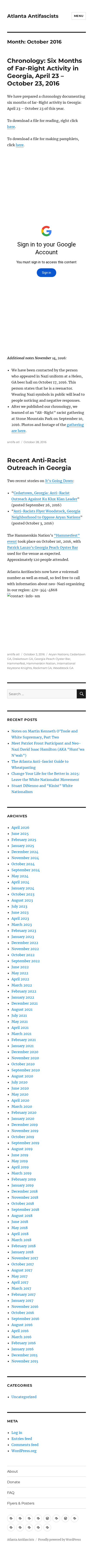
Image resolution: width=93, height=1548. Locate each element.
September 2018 (25, 1209)
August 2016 (22, 1325)
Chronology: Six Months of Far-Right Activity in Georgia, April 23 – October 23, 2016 (44, 72)
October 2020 (23, 1064)
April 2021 (20, 1027)
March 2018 (21, 1240)
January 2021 (22, 1046)
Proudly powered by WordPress (59, 1540)
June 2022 (20, 967)
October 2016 (22, 1312)
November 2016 (24, 1306)
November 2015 (24, 1361)
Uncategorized (24, 1397)
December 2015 (24, 1355)
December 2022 (24, 943)
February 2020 (23, 1112)
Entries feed (21, 1438)
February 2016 (23, 1343)
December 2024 (24, 852)
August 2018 (21, 1215)
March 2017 (21, 1288)
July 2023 (19, 906)
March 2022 (21, 985)
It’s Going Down (59, 481)
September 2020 (25, 1070)
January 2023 (22, 936)
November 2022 (25, 949)
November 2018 (24, 1197)
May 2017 (19, 1276)
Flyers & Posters (20, 1503)
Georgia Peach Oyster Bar (52, 659)
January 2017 (22, 1300)
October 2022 (23, 955)
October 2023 (22, 894)
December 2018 (24, 1191)
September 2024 (25, 870)
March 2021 (21, 1033)
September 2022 (25, 961)
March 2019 (21, 1173)
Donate (13, 1482)
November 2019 (24, 1131)
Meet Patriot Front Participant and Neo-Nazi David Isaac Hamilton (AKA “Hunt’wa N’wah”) (47, 749)
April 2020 (20, 1100)
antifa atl (13, 442)
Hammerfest (16, 663)
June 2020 (20, 1088)
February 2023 (23, 930)
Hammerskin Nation (41, 663)
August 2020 (22, 1076)
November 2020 (25, 1058)
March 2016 (21, 1337)
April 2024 (20, 882)
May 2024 (19, 876)
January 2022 (22, 997)
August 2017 (21, 1270)
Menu (78, 16)
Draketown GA (23, 659)
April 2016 (20, 1331)
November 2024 (25, 858)
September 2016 (25, 1318)
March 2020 (21, 1106)
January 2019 (22, 1185)
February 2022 (23, 991)
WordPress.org (24, 1451)
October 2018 (22, 1203)
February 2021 (23, 1040)
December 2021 (24, 1003)
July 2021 (19, 1015)
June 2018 (19, 1221)
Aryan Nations (59, 654)
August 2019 (22, 1149)
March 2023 (21, 924)
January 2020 (22, 1118)
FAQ (10, 1493)
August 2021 (21, 1009)
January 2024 (22, 888)
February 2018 (23, 1246)
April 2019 (20, 1167)
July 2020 (19, 1082)
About (12, 1471)
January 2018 (22, 1252)
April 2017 (19, 1282)
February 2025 (23, 839)
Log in (16, 1432)
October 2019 (22, 1137)
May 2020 (19, 1094)
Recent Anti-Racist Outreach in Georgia (39, 464)
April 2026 (20, 827)
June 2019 (19, 1155)
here (11, 127)
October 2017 (22, 1264)
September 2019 (25, 1143)
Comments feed (24, 1445)
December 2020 (24, 1052)
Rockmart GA (42, 668)
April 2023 (20, 918)
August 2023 (22, 900)
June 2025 (20, 833)
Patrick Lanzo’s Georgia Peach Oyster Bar (42, 547)
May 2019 (19, 1161)
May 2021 (19, 1021)
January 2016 (22, 1349)
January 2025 (22, 846)
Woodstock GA (63, 668)
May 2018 (19, 1228)
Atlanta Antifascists (32, 16)
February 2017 (23, 1294)
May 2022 (19, 973)
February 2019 (23, 1179)
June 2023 (20, 912)
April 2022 (20, 979)
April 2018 (20, 1234)
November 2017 (24, 1258)
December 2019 (24, 1124)
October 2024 (23, 864)
